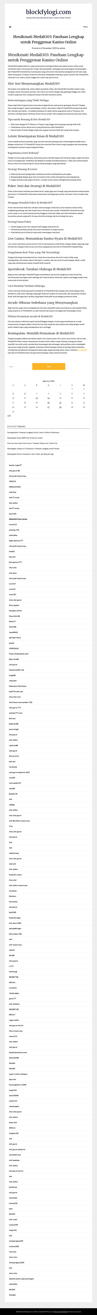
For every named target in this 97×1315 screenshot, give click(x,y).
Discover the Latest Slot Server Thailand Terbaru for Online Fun (32, 443)
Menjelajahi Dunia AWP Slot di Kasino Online (25, 438)
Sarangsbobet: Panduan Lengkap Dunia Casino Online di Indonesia (33, 432)
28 (60, 407)
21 (60, 403)
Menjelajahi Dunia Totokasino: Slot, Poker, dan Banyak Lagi (30, 454)
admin (62, 48)
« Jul (9, 415)
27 (48, 407)
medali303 (82, 350)
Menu (85, 27)
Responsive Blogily (61, 1312)
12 (37, 398)
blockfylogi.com (48, 12)
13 (48, 398)
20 (48, 403)
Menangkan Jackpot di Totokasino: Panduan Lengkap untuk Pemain (33, 448)
